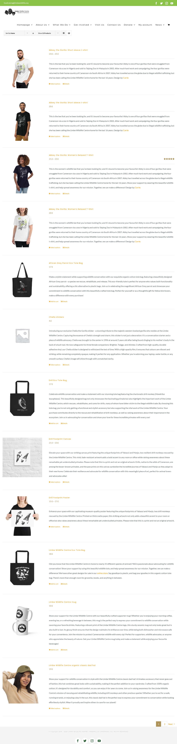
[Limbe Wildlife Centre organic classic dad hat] (22, 683)
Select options (55, 84)
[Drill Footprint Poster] (22, 516)
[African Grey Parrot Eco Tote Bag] (22, 281)
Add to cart (54, 301)
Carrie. (138, 187)
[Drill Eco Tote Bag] (22, 399)
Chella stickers (56, 317)
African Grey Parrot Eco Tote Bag (66, 263)
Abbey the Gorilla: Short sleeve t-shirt (68, 50)
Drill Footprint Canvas (60, 439)
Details (67, 84)
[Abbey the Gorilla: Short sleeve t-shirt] (22, 68)
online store (102, 573)
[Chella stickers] (22, 335)
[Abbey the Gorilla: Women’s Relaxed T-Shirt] (22, 173)
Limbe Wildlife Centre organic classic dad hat (72, 665)
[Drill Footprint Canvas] (22, 457)
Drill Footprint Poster (59, 497)
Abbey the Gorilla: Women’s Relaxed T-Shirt (71, 155)
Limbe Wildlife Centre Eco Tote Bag (67, 550)
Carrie (126, 77)
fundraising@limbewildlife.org (16, 3)
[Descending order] (33, 33)
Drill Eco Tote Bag (58, 380)
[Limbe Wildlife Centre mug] (22, 620)
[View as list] (68, 33)
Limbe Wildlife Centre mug (62, 602)
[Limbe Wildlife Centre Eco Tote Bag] (22, 568)
